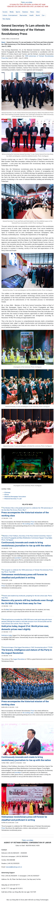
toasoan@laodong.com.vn (14, 867)
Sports (18, 12)
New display (6, 19)
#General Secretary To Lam (13, 499)
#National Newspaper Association (15, 496)
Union (38, 12)
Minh (7, 609)
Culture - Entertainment (10, 15)
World (38, 15)
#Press (6, 494)
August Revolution (19, 659)
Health (31, 15)
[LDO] (27, 509)
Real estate (23, 15)
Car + (43, 15)
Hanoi (3, 42)
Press (32, 522)
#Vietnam (7, 492)
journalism (18, 558)
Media (12, 12)
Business (25, 12)
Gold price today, (6, 635)
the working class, (28, 524)
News (32, 12)
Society (5, 12)
